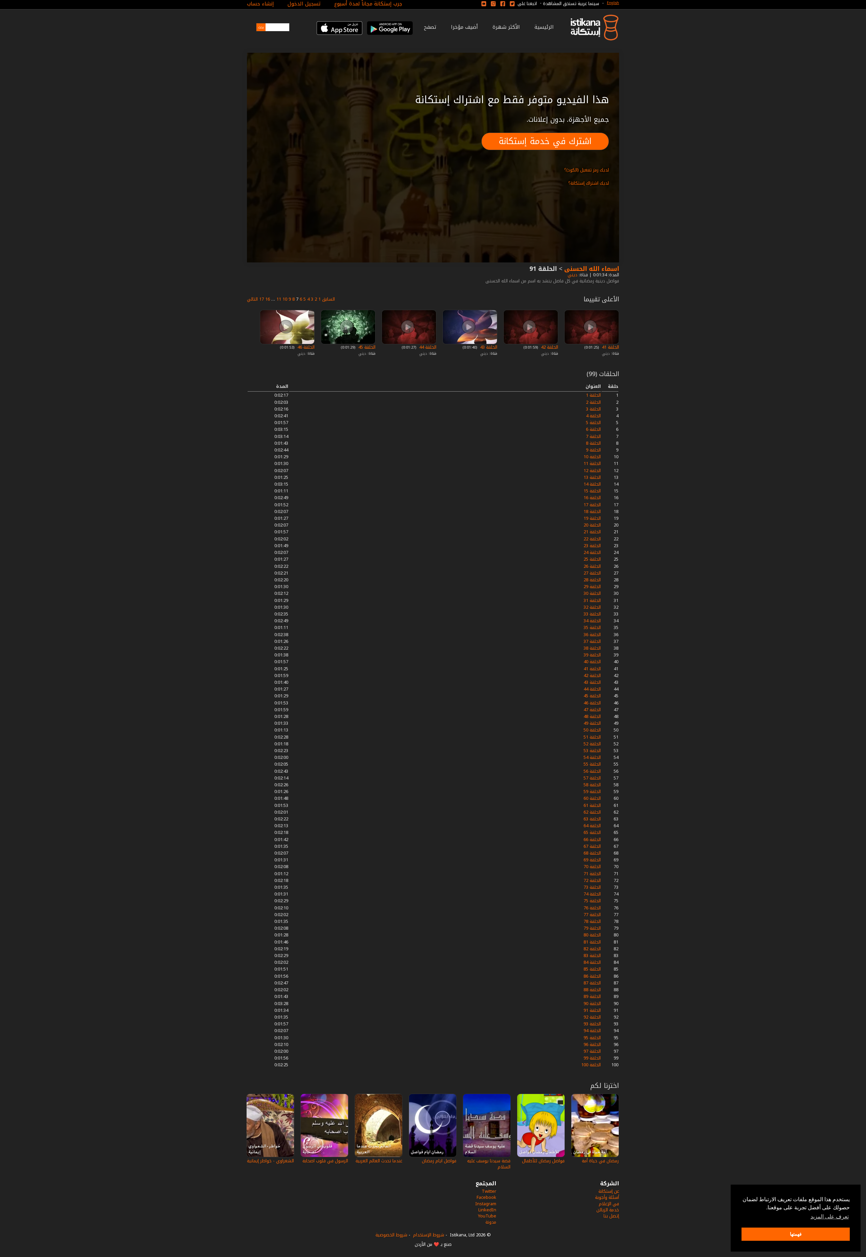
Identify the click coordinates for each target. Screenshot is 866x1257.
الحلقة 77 (592, 914)
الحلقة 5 (593, 422)
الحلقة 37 (592, 641)
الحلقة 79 (592, 928)
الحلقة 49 (592, 723)
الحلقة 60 (592, 798)
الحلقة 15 (592, 491)
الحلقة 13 (592, 477)
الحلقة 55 (592, 764)
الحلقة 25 (592, 559)
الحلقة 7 (593, 436)
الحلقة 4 (593, 416)
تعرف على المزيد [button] (830, 1216)
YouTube (487, 1216)
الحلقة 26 (592, 566)
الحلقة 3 (593, 409)
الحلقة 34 (592, 620)
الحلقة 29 (592, 586)
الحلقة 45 (366, 347)
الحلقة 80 (592, 935)
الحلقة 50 (592, 730)
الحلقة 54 (592, 757)
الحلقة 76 (592, 908)
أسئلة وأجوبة (607, 1197)
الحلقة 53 (592, 750)
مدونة (490, 1222)
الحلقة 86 (592, 976)
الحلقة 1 (593, 395)
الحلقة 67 (592, 846)
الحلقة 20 (592, 525)
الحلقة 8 (593, 443)
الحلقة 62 (592, 812)
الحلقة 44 (427, 347)
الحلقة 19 (592, 518)
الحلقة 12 (592, 470)
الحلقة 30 (592, 593)
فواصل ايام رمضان (439, 1161)
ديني (571, 275)
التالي (252, 299)
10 (284, 299)
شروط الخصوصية (391, 1235)
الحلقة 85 (592, 969)
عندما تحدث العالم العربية (379, 1161)
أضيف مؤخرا (464, 27)
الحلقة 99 (592, 1058)
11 (278, 299)
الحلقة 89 (592, 996)
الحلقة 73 (592, 887)
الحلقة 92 (592, 1017)
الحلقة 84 (592, 962)
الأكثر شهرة (506, 27)
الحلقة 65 (592, 832)
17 (261, 299)
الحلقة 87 (592, 983)
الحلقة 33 (592, 614)
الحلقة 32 (592, 607)
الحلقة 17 (592, 505)
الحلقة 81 (592, 942)
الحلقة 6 (593, 429)
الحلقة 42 (549, 347)
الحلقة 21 (592, 532)
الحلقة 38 (592, 648)
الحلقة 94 (592, 1030)
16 (267, 299)
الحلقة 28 (592, 580)
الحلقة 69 (592, 860)
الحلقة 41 (609, 347)
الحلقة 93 (592, 1024)
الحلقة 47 (592, 709)
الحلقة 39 (592, 655)
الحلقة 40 (592, 661)
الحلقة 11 (592, 463)
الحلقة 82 (592, 949)
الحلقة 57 (592, 778)
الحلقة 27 (592, 573)
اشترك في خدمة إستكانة (545, 141)
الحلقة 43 (488, 347)
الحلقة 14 (592, 484)
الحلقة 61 (592, 805)
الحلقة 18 (592, 511)
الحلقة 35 (592, 627)
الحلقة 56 (592, 771)
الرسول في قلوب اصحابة (325, 1161)
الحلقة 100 (591, 1065)
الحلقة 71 (592, 873)
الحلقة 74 (592, 894)
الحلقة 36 (592, 634)
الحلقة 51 (592, 737)
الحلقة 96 (592, 1044)
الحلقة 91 (592, 1010)
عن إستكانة (608, 1191)
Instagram (485, 1204)
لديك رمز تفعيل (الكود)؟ (586, 170)
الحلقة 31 (592, 600)
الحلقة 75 (592, 901)
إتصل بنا (611, 1216)
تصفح (430, 27)
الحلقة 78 (592, 921)
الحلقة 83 (592, 955)
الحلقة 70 (592, 866)
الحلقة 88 (592, 989)
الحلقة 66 (592, 839)
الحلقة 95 (592, 1037)
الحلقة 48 (592, 716)
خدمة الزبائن (607, 1210)
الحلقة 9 (593, 450)
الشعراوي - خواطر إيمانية (270, 1161)
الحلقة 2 (593, 402)
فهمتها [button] (796, 1234)
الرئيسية (544, 27)
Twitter (489, 1191)
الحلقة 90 (592, 1003)
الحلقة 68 (592, 853)
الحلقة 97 (592, 1051)
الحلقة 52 (592, 744)
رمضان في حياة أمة (600, 1161)
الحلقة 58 (592, 785)
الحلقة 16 (592, 497)
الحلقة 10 (592, 456)
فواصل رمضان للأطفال (543, 1161)
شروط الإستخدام (428, 1235)
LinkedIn (487, 1210)
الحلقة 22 (592, 539)
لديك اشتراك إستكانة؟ (588, 183)
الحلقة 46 (305, 347)
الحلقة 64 (592, 825)
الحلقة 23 (592, 545)
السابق (328, 299)
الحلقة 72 (592, 880)
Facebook (486, 1197)
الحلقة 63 (592, 819)
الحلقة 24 (592, 552)
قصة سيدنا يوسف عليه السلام (488, 1164)
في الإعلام (609, 1204)
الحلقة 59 (592, 791)
